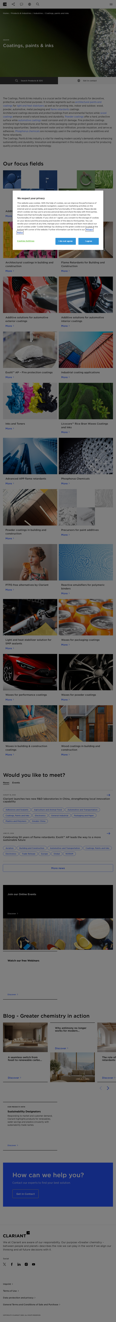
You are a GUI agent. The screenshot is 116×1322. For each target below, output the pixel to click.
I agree (88, 241)
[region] (58, 220)
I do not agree (66, 241)
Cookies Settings (25, 241)
